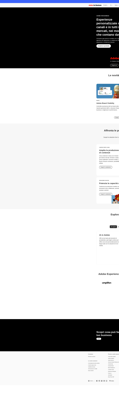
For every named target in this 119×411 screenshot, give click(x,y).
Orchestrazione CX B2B (92, 368)
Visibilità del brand (91, 366)
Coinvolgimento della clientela (94, 363)
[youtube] (106, 381)
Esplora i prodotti (103, 46)
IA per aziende (91, 370)
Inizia (99, 338)
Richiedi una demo (91, 356)
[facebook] (97, 381)
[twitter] (101, 381)
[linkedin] (104, 381)
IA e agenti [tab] (113, 226)
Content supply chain (92, 365)
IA (110, 5)
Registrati (114, 65)
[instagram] (99, 381)
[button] (91, 381)
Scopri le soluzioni (106, 167)
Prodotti (105, 5)
